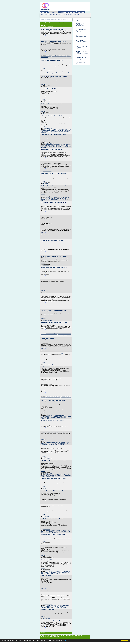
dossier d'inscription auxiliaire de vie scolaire (53, 397)
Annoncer (73, 14)
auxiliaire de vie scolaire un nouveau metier (81, 49)
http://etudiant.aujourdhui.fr (47, 320)
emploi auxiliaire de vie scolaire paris (58, 56)
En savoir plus (65, 640)
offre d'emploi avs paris (80, 25)
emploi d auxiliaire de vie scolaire (82, 31)
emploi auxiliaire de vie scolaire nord (81, 58)
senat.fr (44, 113)
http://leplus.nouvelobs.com (47, 458)
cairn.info (44, 488)
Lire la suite (43, 35)
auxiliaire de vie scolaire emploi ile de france (81, 52)
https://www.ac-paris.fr (46, 516)
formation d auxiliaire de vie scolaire (54, 72)
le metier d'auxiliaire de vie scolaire (57, 236)
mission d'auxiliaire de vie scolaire (48, 476)
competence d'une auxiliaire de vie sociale (53, 572)
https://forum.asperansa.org (47, 171)
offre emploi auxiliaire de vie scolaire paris (81, 30)
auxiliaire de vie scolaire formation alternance (53, 398)
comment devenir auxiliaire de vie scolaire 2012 (82, 45)
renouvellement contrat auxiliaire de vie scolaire (82, 47)
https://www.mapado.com (47, 502)
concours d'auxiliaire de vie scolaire (57, 444)
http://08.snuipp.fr (46, 265)
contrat (53, 12)
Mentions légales (46, 635)
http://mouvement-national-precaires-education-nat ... (51, 213)
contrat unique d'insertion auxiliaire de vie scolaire (54, 415)
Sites (51, 14)
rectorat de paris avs (48, 474)
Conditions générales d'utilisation (56, 635)
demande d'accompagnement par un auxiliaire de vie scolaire (58, 333)
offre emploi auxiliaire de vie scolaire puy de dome (81, 40)
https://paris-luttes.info (46, 618)
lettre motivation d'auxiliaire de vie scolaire (51, 131)
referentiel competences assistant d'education (51, 199)
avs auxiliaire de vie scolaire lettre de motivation (59, 474)
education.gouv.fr (45, 414)
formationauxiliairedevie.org (47, 128)
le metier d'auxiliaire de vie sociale (52, 532)
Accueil (42, 14)
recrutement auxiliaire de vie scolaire (81, 63)
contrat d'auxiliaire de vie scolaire (52, 571)
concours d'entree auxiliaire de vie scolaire (53, 443)
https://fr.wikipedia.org (46, 570)
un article (68, 14)
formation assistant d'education (62, 12)
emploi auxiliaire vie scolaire (44, 12)
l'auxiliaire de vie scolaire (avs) (52, 197)
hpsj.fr (44, 441)
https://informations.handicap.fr (48, 364)
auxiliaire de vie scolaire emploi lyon (81, 35)
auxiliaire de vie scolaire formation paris (51, 55)
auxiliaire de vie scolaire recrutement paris (63, 55)
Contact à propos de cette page (77, 635)
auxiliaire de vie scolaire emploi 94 (81, 42)
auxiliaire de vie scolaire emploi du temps (81, 27)
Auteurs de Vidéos (56, 14)
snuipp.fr (44, 292)
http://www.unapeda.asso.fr (47, 473)
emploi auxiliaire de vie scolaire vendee (81, 37)
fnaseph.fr (44, 101)
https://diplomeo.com (46, 529)
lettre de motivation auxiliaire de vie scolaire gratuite (48, 146)
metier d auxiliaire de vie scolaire (54, 73)
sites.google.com (45, 183)
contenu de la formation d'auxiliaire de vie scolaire (54, 71)
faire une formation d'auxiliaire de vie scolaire (55, 606)
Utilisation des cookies (67, 635)
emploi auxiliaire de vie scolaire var (81, 55)
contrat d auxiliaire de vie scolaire (53, 417)
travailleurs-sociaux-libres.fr (47, 604)
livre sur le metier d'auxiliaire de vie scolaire (52, 530)
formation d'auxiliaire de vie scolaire (53, 396)
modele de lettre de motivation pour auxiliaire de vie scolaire (55, 144)
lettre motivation (71, 12)
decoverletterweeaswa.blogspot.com (49, 143)
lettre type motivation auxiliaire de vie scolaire (62, 145)
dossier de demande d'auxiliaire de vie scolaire (54, 335)
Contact (77, 14)
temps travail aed (80, 12)
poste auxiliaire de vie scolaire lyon (81, 60)
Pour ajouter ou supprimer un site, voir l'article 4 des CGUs (50, 636)
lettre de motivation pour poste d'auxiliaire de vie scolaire (55, 129)
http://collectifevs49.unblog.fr (47, 234)
